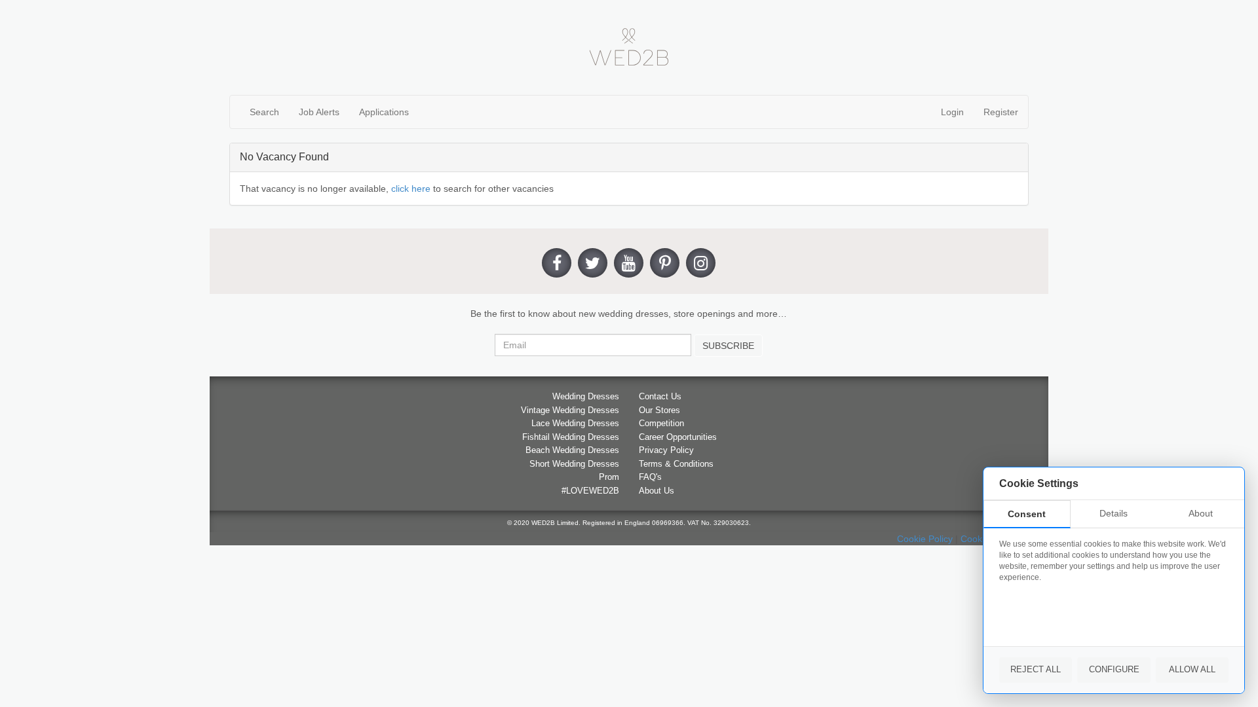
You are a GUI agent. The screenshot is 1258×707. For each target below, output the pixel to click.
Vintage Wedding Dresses (570, 410)
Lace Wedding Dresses (575, 423)
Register (1000, 112)
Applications (384, 112)
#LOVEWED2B (590, 491)
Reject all (1035, 669)
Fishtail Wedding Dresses (570, 437)
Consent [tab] (1027, 514)
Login (952, 112)
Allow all (1192, 669)
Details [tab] (1113, 513)
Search (264, 112)
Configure (1114, 669)
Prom (609, 477)
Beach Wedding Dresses (572, 450)
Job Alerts (319, 112)
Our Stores (659, 410)
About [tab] (1201, 513)
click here (410, 188)
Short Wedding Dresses (574, 464)
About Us (656, 491)
